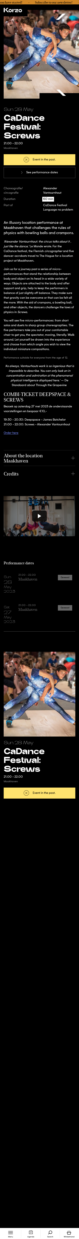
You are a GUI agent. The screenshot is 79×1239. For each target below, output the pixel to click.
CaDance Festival (55, 205)
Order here (11, 433)
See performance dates (42, 172)
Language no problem (58, 209)
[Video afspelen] (39, 516)
